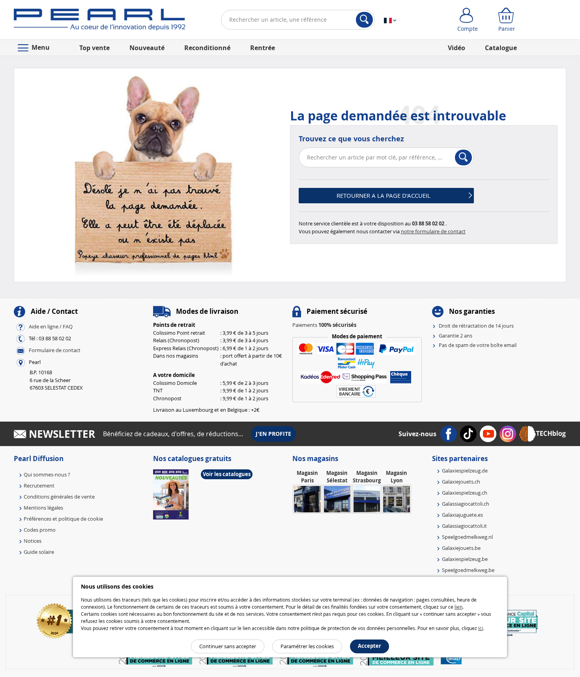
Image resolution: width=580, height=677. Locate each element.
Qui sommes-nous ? (47, 474)
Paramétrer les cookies (307, 646)
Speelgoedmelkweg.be (468, 570)
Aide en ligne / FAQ (51, 326)
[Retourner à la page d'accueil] (99, 21)
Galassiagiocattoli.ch (465, 503)
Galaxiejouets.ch (461, 481)
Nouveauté (147, 47)
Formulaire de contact (54, 350)
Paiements (324, 324)
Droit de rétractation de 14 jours (476, 325)
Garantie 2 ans (455, 335)
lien (458, 607)
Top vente (94, 47)
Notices (32, 540)
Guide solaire (39, 551)
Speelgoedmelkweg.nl (467, 536)
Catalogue (501, 47)
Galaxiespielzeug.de (465, 470)
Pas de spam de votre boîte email (477, 345)
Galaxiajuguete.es (462, 514)
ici (480, 628)
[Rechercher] (364, 20)
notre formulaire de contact (433, 231)
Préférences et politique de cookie (63, 518)
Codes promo (40, 529)
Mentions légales (43, 507)
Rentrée (262, 47)
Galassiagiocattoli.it (464, 525)
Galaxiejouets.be (461, 547)
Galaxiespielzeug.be (465, 559)
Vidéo (456, 47)
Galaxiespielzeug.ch (464, 492)
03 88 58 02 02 (428, 223)
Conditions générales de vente (59, 496)
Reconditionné (207, 47)
